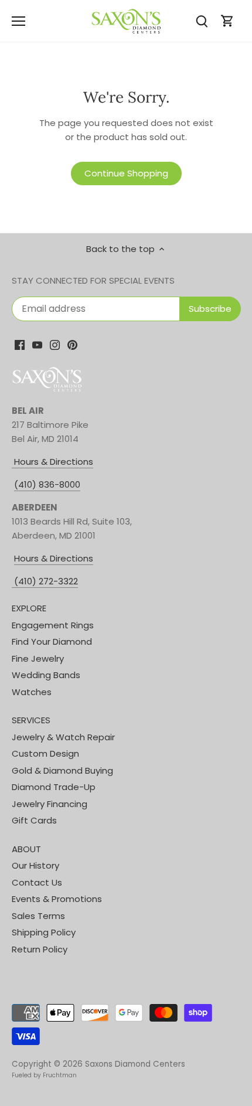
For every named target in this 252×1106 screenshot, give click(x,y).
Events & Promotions (57, 899)
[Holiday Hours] (13, 581)
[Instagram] (55, 344)
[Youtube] (37, 344)
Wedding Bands (46, 675)
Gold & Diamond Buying (62, 770)
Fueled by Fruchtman (44, 1075)
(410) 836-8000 (47, 484)
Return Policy (39, 949)
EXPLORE (29, 608)
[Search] (201, 21)
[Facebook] (20, 344)
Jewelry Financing (49, 804)
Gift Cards (34, 820)
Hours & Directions (52, 461)
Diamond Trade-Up (54, 787)
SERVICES (31, 720)
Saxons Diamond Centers (135, 1064)
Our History (35, 865)
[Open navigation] (18, 21)
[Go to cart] (227, 21)
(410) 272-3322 (46, 581)
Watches (32, 692)
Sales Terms (38, 916)
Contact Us (37, 882)
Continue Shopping (126, 173)
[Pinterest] (72, 344)
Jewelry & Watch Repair (63, 737)
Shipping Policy (44, 932)
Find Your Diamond (52, 641)
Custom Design (45, 753)
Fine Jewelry (38, 658)
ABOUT (26, 849)
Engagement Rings (53, 625)
